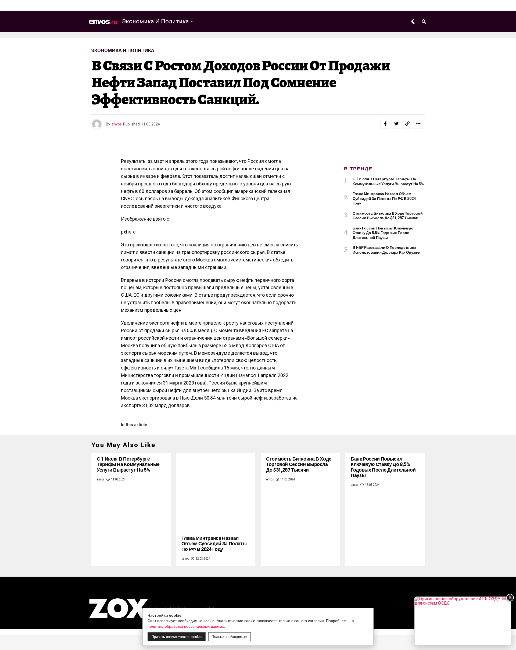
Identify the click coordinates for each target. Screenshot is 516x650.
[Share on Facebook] (385, 123)
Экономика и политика (155, 21)
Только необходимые (229, 637)
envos (117, 124)
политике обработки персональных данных (186, 626)
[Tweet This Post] (396, 123)
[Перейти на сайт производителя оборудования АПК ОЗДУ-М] (463, 621)
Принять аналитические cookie (177, 637)
